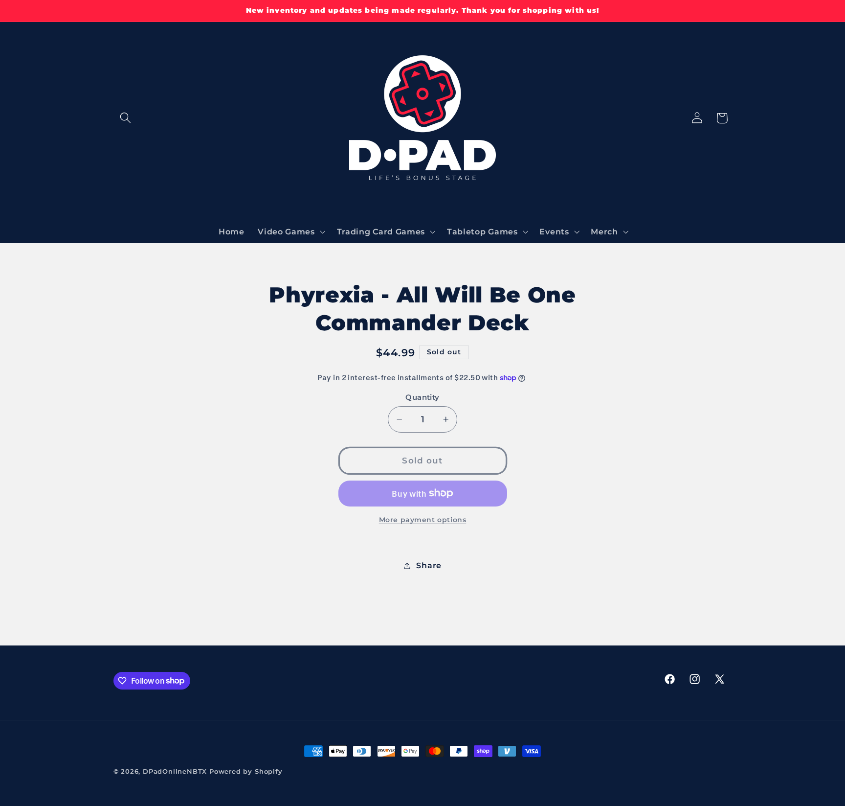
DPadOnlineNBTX (175, 771)
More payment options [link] (423, 520)
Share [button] (428, 565)
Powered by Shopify (246, 771)
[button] (125, 118)
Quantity (422, 397)
